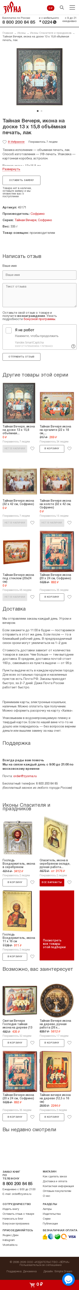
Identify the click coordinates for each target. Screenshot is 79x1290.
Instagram (9, 1240)
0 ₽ (51, 8)
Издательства (52, 1214)
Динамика (30, 1271)
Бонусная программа (16, 1224)
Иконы (21, 33)
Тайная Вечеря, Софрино (33, 220)
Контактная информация (58, 1186)
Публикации (50, 1224)
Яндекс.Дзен (11, 1235)
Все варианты (52, 882)
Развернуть (11, 169)
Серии (47, 1219)
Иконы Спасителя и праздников (50, 33)
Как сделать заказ (55, 1176)
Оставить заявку (21, 180)
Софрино (38, 213)
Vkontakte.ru (10, 1245)
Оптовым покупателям (57, 1191)
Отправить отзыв (21, 357)
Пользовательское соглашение (41, 1265)
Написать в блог (13, 1219)
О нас (46, 1196)
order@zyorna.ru (25, 776)
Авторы (47, 1209)
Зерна (12, 7)
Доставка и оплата (55, 1181)
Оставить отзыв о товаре (18, 1214)
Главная (8, 33)
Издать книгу (11, 1209)
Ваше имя (10, 265)
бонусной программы (39, 319)
